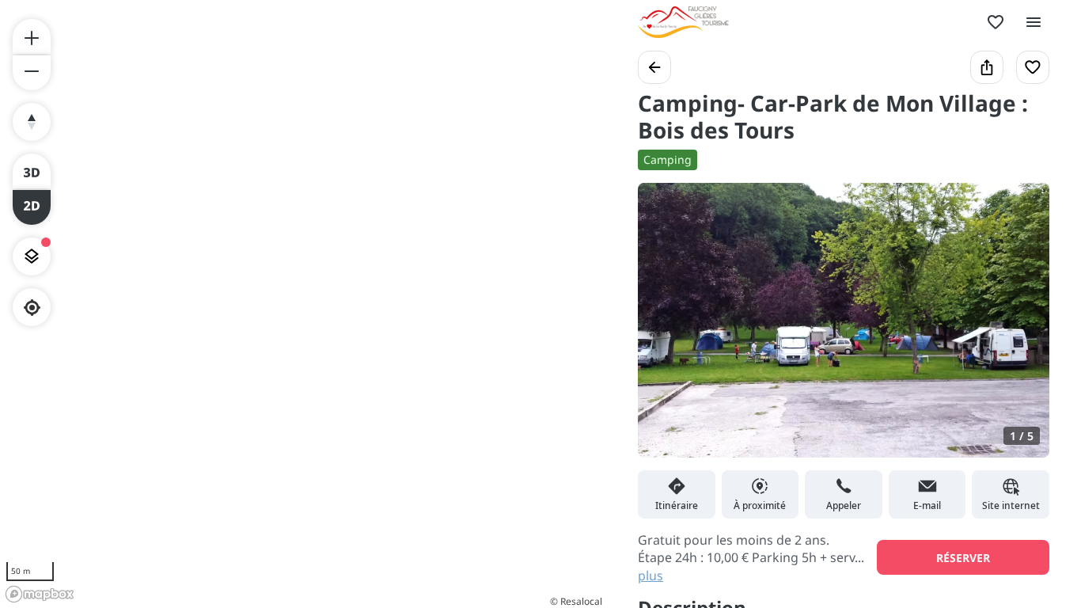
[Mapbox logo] (39, 594)
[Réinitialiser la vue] (32, 122)
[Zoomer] (32, 36)
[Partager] (986, 67)
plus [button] (650, 575)
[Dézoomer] (32, 72)
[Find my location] (32, 307)
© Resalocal (576, 601)
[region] (303, 304)
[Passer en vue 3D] (32, 171)
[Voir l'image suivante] (1021, 330)
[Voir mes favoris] (995, 22)
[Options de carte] (32, 257)
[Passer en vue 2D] (32, 207)
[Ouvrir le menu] (1033, 22)
